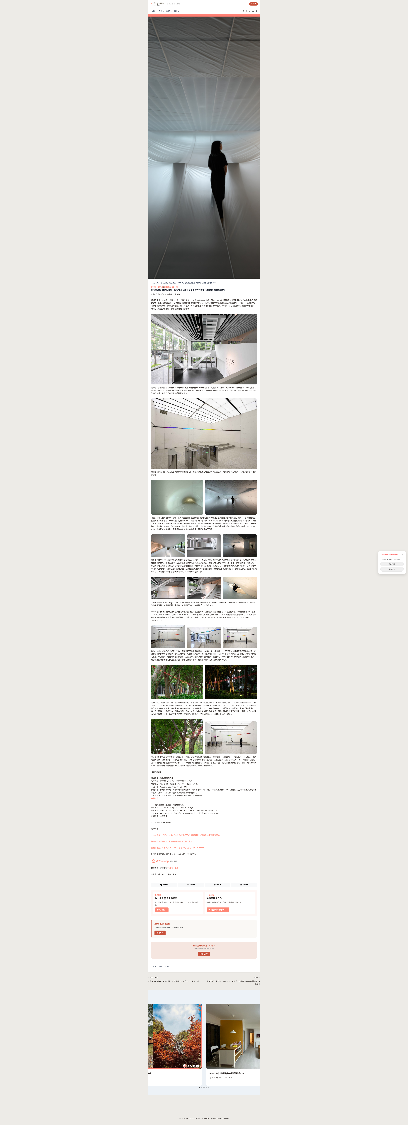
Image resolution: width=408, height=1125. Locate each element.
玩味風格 (153, 287)
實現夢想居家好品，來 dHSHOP (164, 848)
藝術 (167, 966)
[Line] (256, 11)
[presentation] (153, 1036)
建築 (160, 966)
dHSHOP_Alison (217, 1078)
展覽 (154, 966)
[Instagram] (246, 11)
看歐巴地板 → (162, 910)
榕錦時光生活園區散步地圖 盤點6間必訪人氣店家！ (171, 842)
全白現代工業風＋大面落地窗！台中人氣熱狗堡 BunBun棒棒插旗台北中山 (233, 981)
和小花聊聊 (204, 954)
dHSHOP (253, 4)
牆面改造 (392, 564)
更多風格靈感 (172, 868)
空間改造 (160, 287)
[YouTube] (253, 11)
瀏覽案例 (160, 933)
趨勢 (173, 287)
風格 (177, 287)
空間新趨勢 (167, 287)
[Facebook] (243, 11)
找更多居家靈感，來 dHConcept (191, 848)
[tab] (199, 1087)
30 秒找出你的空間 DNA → (218, 910)
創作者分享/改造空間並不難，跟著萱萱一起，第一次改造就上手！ (174, 980)
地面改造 (392, 569)
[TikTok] (250, 11)
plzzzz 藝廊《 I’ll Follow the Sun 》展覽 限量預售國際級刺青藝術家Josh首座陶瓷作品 (185, 835)
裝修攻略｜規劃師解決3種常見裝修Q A (227, 1073)
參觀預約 (154, 798)
